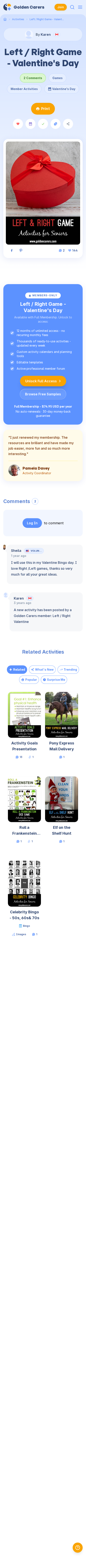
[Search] (72, 7)
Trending (70, 669)
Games (57, 78)
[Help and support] (78, 1548)
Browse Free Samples (43, 394)
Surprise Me (56, 679)
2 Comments (33, 78)
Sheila (16, 550)
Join (60, 7)
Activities (18, 19)
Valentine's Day (63, 87)
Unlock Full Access (41, 381)
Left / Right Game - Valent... (47, 19)
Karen (19, 598)
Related (19, 669)
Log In (32, 523)
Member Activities (24, 89)
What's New (44, 669)
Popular (31, 679)
